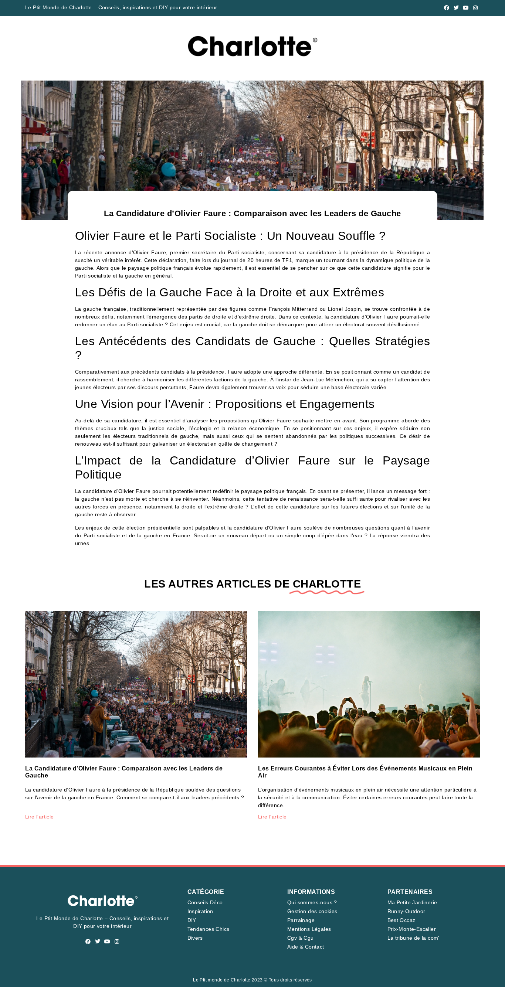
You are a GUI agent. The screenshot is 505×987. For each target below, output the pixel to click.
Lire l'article (39, 817)
